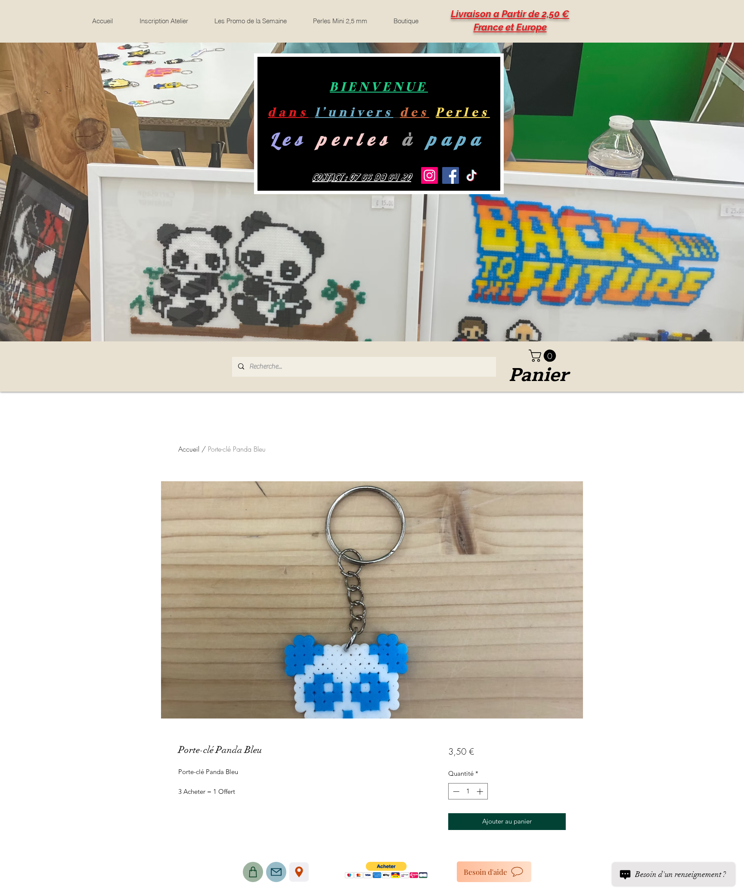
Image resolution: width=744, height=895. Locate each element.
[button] (544, 356)
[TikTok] (471, 175)
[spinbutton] (468, 791)
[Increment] (481, 791)
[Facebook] (450, 175)
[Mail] (276, 872)
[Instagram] (429, 175)
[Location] (299, 872)
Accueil (188, 449)
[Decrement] (455, 791)
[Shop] (253, 872)
